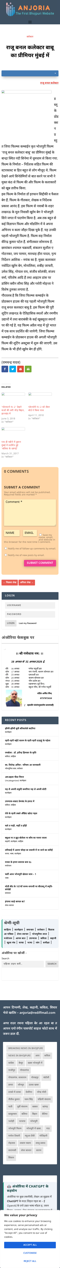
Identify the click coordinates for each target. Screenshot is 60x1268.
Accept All (30, 1245)
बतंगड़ (45, 1106)
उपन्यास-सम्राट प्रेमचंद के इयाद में (19, 801)
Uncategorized (12, 780)
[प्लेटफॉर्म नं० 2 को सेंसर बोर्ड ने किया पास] (40, 399)
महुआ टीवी (30, 1135)
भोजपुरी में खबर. (34, 1128)
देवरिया (29, 1092)
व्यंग (38, 942)
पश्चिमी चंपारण (44, 1099)
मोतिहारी (43, 1135)
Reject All (30, 1261)
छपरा (10, 1084)
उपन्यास (33, 938)
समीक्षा (46, 942)
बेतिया (45, 1114)
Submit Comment (40, 563)
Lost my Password (27, 623)
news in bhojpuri (19, 1055)
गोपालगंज (24, 1070)
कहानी (7, 841)
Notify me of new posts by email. (26, 555)
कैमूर (21, 1063)
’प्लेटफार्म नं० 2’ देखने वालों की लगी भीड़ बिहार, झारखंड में (13, 410)
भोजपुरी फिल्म (15, 1128)
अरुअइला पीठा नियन (14, 777)
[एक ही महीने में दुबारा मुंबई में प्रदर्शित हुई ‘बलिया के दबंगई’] (13, 434)
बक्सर (35, 1106)
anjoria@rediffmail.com (37, 1013)
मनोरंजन (8, 866)
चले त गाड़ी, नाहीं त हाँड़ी (16, 825)
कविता (7, 756)
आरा (37, 1055)
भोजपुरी (34, 1121)
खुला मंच (11, 942)
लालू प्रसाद (40, 1143)
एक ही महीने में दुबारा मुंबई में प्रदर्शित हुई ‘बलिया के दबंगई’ (11, 445)
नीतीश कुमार (14, 1099)
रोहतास (11, 1143)
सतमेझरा (8, 732)
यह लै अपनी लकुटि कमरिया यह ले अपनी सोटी (25, 789)
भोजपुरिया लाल (10, 768)
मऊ (48, 1128)
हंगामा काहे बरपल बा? (15, 901)
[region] (30, 1239)
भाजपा (22, 1121)
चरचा (7, 853)
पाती (10, 1106)
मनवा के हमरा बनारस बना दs (18, 862)
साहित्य (13, 756)
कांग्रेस (11, 1063)
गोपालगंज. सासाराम (17, 1077)
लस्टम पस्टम (25, 1143)
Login (10, 623)
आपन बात (20, 938)
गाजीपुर (11, 1070)
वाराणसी (12, 1150)
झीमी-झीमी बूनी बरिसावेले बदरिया (20, 728)
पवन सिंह (28, 1099)
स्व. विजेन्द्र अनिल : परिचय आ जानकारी (22, 765)
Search (5, 958)
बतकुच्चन (12, 1114)
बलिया (24, 1114)
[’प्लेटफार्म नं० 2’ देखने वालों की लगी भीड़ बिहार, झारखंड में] (13, 399)
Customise (30, 1253)
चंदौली (46, 1077)
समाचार (8, 893)
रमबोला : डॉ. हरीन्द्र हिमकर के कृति (20, 752)
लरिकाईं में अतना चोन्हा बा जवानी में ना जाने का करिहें (29, 850)
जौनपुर (21, 1084)
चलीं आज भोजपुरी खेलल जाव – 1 (20, 874)
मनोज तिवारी (14, 1135)
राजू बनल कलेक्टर (49, 83)
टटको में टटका (14, 1092)
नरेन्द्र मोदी (41, 1092)
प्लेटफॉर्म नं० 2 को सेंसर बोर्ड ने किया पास (39, 409)
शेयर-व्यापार (9, 905)
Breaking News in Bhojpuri (25, 1048)
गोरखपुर (34, 1077)
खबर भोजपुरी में (35, 1063)
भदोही (11, 1121)
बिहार (34, 1114)
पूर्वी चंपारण (22, 1106)
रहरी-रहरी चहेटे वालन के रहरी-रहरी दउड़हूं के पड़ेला (27, 740)
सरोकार (30, 36)
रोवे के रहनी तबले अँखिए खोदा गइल (21, 813)
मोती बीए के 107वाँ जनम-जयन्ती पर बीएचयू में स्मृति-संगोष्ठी (29, 888)
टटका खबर (34, 1084)
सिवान (11, 1157)
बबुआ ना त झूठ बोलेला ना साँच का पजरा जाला (26, 838)
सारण (38, 1150)
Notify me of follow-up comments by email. (32, 548)
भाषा (12, 853)
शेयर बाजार (26, 1150)
